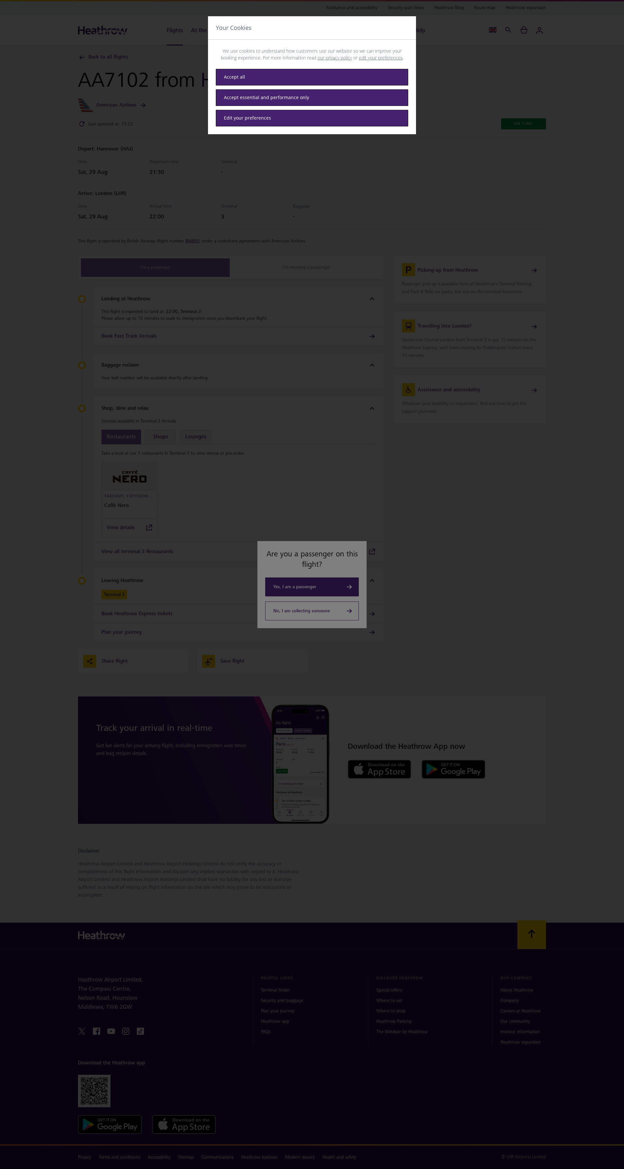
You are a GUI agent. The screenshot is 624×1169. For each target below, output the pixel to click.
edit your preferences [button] (381, 58)
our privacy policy (335, 58)
